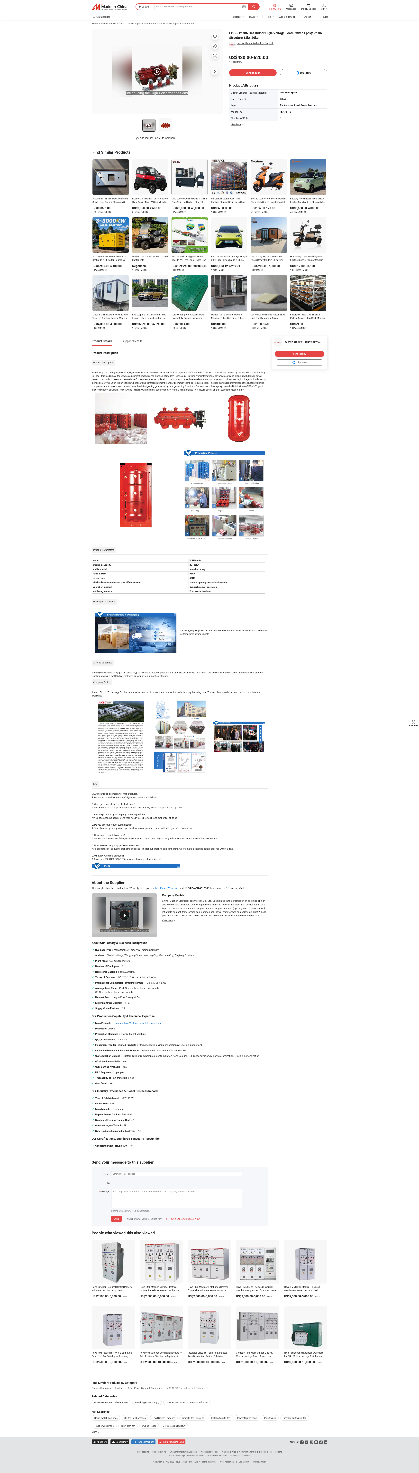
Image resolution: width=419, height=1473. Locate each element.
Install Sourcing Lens (173, 1441)
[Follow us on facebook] (302, 1441)
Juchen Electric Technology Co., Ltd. (255, 43)
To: (108, 1182)
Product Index (265, 1451)
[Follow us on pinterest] (321, 1441)
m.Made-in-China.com (217, 1455)
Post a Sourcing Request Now (183, 1218)
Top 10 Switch (128, 1425)
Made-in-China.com (195, 1455)
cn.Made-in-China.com (240, 1455)
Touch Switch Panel (104, 1425)
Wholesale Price (229, 1451)
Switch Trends (149, 1425)
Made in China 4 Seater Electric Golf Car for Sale (150, 258)
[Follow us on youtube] (316, 1441)
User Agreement (227, 1461)
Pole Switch (270, 1417)
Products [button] (144, 6)
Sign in (324, 8)
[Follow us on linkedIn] (325, 1441)
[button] (244, 6)
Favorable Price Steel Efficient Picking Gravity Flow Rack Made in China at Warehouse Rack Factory (307, 316)
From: (107, 1174)
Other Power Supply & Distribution (176, 23)
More (94, 1431)
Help (269, 16)
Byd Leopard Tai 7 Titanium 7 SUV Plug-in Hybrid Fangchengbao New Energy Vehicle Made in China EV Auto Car (149, 316)
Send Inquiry (253, 72)
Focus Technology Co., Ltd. (187, 1461)
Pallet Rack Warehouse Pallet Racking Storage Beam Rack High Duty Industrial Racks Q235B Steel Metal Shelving (228, 200)
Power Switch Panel (247, 1417)
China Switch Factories (106, 1417)
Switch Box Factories (135, 1417)
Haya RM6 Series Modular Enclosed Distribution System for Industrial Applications (302, 1290)
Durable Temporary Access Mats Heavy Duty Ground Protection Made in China (188, 316)
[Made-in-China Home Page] (109, 6)
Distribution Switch (220, 1417)
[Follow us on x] (306, 1441)
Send (116, 1218)
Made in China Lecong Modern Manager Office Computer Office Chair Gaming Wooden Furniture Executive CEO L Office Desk (227, 316)
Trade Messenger (143, 1441)
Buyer (252, 16)
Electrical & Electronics (112, 23)
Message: (105, 1191)
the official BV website (167, 888)
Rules (325, 16)
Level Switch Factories (164, 1417)
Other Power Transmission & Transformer (187, 1402)
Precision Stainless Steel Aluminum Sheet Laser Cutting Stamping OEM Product (110, 200)
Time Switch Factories (193, 1417)
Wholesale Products (209, 1451)
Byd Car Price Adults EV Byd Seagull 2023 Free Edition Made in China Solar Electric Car (229, 258)
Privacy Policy (259, 1461)
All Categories (103, 16)
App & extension (287, 16)
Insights (278, 1451)
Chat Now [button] (305, 72)
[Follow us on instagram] (311, 1441)
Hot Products (143, 1451)
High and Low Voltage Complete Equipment (138, 1023)
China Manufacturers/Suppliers (183, 1451)
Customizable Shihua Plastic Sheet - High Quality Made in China (269, 316)
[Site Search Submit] (254, 6)
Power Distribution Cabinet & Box (111, 1402)
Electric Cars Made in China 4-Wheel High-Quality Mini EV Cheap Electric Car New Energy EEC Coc (150, 200)
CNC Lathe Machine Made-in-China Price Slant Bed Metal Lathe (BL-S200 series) (189, 200)
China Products (159, 1451)
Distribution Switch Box (294, 1417)
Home (95, 23)
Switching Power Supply (147, 1402)
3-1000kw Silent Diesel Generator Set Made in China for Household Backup (109, 258)
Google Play (120, 1441)
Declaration (244, 1461)
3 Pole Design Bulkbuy (174, 1425)
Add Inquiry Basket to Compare (157, 138)
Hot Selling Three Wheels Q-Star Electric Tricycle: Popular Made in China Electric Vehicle (306, 258)
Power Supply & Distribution (142, 23)
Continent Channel (247, 1451)
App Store (100, 1441)
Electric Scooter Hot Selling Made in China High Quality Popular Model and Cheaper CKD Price (268, 200)
